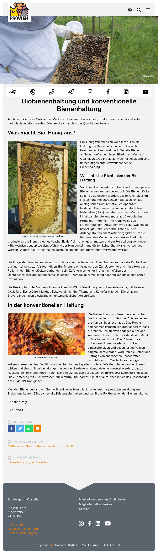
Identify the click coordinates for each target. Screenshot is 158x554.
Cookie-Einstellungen (22, 533)
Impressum (15, 524)
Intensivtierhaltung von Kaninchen (28, 462)
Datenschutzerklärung (23, 529)
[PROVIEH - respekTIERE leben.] (19, 18)
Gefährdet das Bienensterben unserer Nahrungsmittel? (40, 446)
